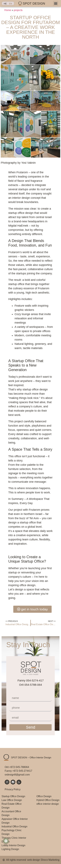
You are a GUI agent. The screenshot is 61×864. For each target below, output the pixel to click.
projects (18, 10)
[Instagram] (7, 782)
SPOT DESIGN (34, 3)
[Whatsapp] (19, 782)
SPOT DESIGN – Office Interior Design (31, 757)
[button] (55, 3)
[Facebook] (13, 782)
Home (7, 10)
